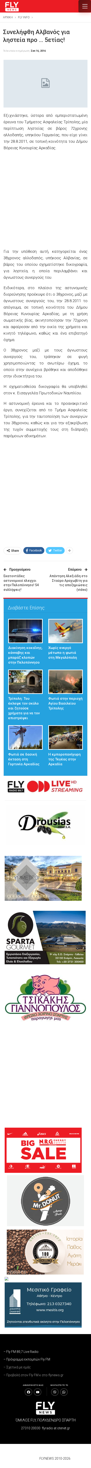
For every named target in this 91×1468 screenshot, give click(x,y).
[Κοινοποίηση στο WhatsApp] (64, 1392)
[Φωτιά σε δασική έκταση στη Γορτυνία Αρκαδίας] (25, 737)
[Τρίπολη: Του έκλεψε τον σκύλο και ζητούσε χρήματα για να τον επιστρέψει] (25, 681)
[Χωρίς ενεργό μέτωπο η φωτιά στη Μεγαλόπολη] (65, 631)
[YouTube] (37, 1392)
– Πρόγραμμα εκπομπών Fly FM (27, 1359)
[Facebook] (28, 1392)
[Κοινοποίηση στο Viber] (55, 1392)
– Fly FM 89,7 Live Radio (21, 1352)
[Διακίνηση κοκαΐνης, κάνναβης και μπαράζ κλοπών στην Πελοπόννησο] (25, 631)
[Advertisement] (45, 200)
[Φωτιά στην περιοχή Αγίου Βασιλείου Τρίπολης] (65, 681)
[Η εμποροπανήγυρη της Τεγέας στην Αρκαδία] (65, 737)
